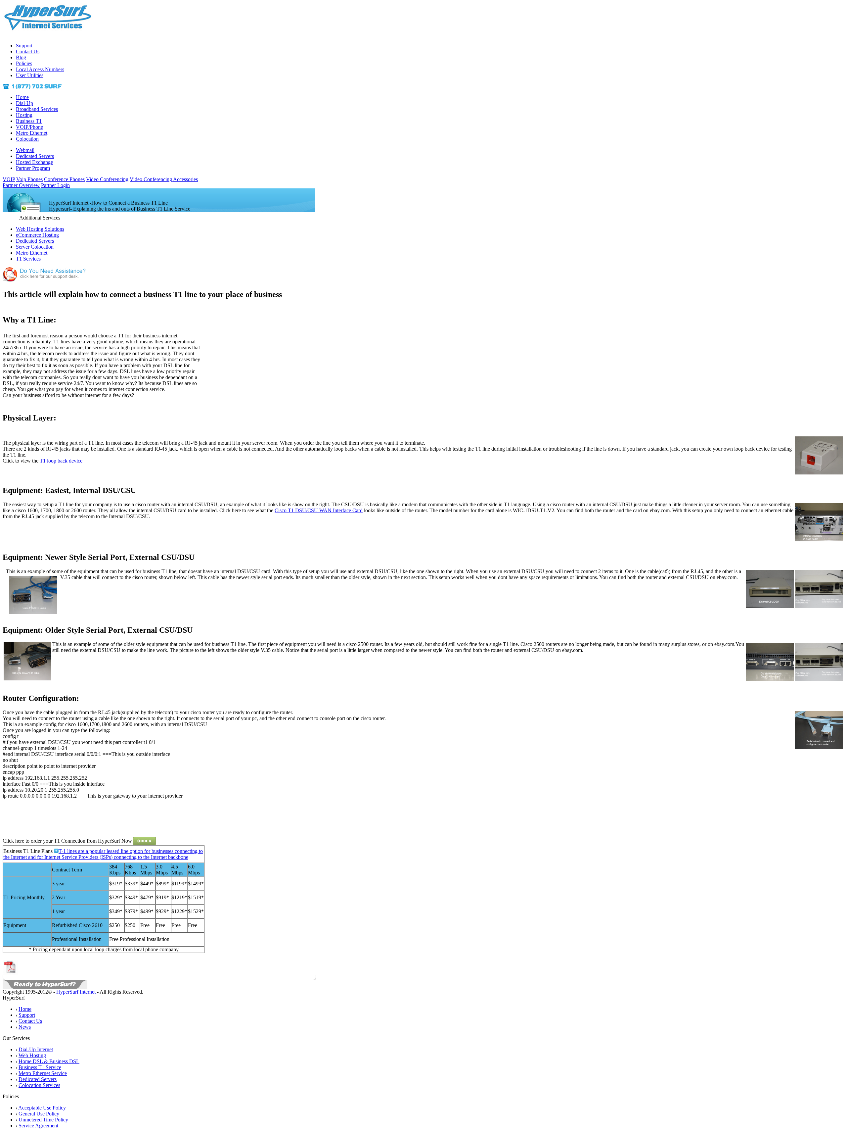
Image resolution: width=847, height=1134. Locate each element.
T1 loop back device (61, 461)
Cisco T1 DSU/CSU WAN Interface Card (319, 510)
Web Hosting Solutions (40, 229)
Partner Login (55, 185)
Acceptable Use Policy (42, 1107)
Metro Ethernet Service (43, 1073)
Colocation (27, 139)
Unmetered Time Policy (43, 1119)
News (25, 1027)
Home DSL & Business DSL (49, 1061)
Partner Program (33, 168)
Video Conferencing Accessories (164, 179)
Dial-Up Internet (36, 1049)
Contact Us (27, 51)
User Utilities (29, 75)
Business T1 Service (40, 1067)
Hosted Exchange (34, 162)
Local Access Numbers (40, 69)
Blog (21, 57)
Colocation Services (39, 1085)
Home (22, 97)
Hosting (24, 115)
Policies (24, 63)
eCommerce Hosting (37, 235)
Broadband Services (37, 109)
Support (24, 45)
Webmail (25, 150)
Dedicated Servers (35, 156)
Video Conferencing (107, 179)
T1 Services (28, 259)
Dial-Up (24, 103)
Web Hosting (32, 1055)
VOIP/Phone (29, 127)
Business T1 (29, 121)
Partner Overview (21, 185)
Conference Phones (64, 179)
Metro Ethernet (31, 133)
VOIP (9, 179)
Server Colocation (35, 247)
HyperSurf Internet (76, 992)
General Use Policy (39, 1113)
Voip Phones (29, 179)
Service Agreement (38, 1125)
